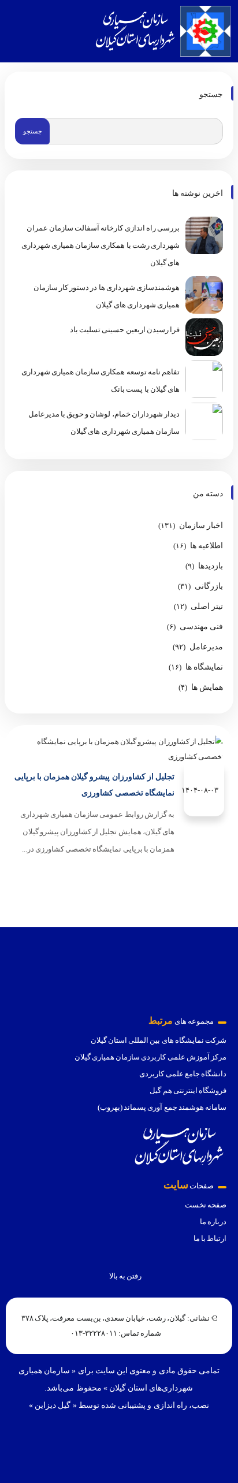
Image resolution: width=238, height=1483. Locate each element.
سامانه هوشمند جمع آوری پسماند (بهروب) (162, 1107)
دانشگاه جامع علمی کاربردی (182, 1073)
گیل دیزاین (52, 1405)
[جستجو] (17, 31)
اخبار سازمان (201, 525)
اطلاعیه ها (206, 545)
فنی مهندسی (201, 626)
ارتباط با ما (210, 1238)
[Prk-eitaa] (135, 1440)
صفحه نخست (205, 1204)
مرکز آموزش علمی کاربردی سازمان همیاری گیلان (150, 1057)
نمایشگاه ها (204, 667)
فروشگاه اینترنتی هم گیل (188, 1090)
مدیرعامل (206, 646)
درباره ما (213, 1221)
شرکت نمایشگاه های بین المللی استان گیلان (158, 1040)
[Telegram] (102, 1440)
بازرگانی (209, 586)
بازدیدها (210, 566)
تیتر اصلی (207, 606)
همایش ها (207, 687)
